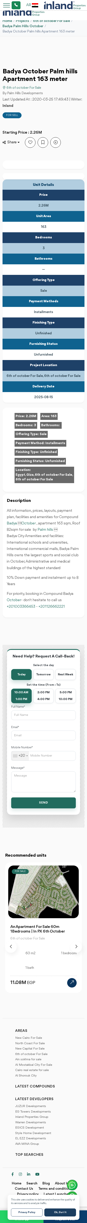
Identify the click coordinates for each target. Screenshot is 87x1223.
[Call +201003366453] (10, 5)
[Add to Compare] (55, 142)
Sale (43, 434)
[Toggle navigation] (5, 5)
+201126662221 (51, 607)
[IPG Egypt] (65, 5)
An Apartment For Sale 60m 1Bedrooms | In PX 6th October (37, 929)
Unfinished (48, 452)
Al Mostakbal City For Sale (33, 1065)
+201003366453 (21, 607)
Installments (55, 443)
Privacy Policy (26, 1212)
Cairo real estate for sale (32, 1070)
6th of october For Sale (51, 21)
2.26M (31, 416)
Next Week (65, 674)
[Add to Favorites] (30, 142)
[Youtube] (37, 1174)
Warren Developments (30, 1122)
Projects (22, 21)
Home (7, 21)
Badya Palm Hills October (23, 26)
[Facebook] (12, 1174)
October (29, 523)
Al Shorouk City (26, 1075)
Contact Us (24, 1189)
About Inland (65, 1183)
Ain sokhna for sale (28, 1059)
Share (12, 142)
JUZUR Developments (30, 1106)
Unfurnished (55, 461)
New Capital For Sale (30, 1048)
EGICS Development (29, 1127)
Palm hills (45, 530)
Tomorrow (43, 674)
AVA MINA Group (27, 1144)
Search (31, 1183)
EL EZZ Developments (30, 1138)
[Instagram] (20, 1174)
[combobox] (20, 756)
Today (21, 674)
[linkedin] (28, 1174)
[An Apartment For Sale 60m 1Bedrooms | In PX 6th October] (72, 983)
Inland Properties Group (31, 1117)
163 (54, 416)
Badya (12, 523)
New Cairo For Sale (28, 1038)
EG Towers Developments (33, 1111)
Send (43, 802)
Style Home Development (33, 1133)
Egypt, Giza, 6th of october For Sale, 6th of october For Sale (44, 477)
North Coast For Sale (30, 1043)
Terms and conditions (55, 1189)
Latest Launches (57, 1194)
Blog (46, 1183)
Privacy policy (28, 1194)
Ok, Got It (60, 1212)
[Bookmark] (43, 142)
